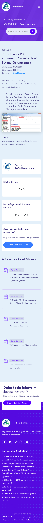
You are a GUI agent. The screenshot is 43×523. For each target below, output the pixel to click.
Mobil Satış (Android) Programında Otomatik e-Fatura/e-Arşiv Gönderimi (18, 465)
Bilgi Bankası (19, 6)
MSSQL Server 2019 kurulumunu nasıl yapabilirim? (18, 481)
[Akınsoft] (6, 6)
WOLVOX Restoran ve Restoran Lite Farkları (18, 499)
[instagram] (21, 442)
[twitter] (16, 442)
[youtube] (27, 442)
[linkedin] (10, 442)
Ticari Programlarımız (13, 20)
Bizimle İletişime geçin (17, 403)
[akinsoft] (6, 423)
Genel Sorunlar (19, 73)
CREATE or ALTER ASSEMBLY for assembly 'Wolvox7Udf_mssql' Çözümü (18, 458)
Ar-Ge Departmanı (24, 168)
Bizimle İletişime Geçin (18, 245)
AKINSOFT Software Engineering (16, 517)
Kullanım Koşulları (33, 520)
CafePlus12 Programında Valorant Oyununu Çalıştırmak (20, 488)
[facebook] (5, 442)
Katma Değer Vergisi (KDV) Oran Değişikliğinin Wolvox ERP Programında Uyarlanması (19, 473)
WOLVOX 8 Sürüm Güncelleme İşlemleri (19, 494)
